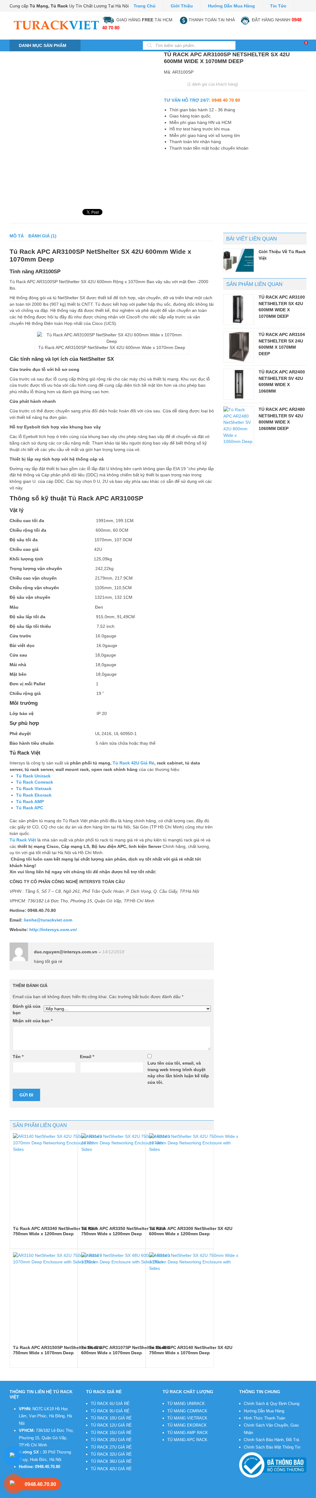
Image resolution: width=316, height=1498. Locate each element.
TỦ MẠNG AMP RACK (187, 1432)
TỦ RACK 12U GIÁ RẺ (111, 1425)
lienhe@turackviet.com (48, 919)
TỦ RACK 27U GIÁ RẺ (111, 1447)
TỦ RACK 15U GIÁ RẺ (111, 1432)
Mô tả (17, 235)
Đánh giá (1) (42, 235)
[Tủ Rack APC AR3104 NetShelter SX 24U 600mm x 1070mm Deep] (238, 347)
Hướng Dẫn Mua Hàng (231, 5)
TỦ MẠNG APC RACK (187, 1439)
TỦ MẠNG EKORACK (187, 1425)
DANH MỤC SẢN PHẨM (42, 45)
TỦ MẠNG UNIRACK (186, 1403)
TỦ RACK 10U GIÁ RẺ (111, 1418)
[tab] (17, 236)
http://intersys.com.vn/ (53, 929)
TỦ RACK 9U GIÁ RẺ (110, 1411)
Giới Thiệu (182, 5)
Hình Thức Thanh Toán (264, 1418)
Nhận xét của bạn (32, 1020)
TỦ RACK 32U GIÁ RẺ (111, 1454)
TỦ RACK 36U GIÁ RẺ (111, 1461)
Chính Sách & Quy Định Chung (271, 1403)
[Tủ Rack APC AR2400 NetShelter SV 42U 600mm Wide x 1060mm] (238, 384)
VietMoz (100, 1494)
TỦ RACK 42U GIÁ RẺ (111, 1468)
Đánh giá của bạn (26, 1009)
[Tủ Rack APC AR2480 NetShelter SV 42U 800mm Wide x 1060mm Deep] (238, 425)
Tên (18, 1056)
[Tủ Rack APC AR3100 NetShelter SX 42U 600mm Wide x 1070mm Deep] (238, 309)
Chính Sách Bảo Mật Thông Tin (272, 1447)
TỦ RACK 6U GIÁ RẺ (110, 1403)
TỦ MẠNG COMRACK (187, 1411)
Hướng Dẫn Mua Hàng (264, 1411)
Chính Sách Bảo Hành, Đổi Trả (271, 1439)
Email (87, 1056)
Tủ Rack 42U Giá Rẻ (133, 762)
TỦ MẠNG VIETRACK (187, 1418)
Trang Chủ (145, 5)
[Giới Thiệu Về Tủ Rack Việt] (238, 260)
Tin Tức (278, 5)
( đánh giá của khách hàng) (212, 84)
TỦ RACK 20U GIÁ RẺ (111, 1439)
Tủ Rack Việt (52, 1494)
